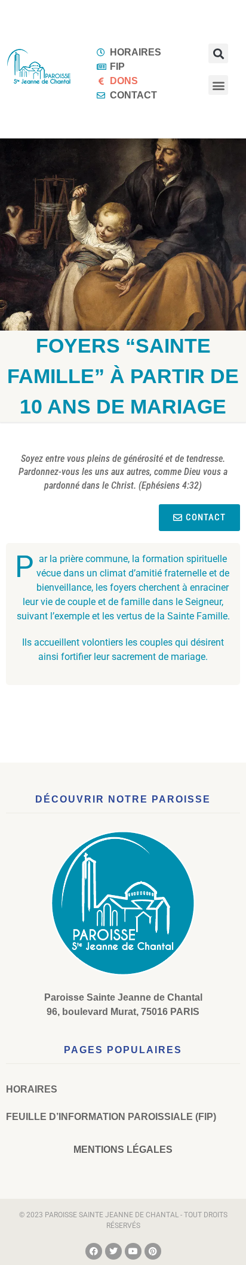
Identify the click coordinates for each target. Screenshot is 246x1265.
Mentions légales (123, 1149)
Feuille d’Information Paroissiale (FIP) (111, 1117)
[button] (218, 53)
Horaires (31, 1089)
